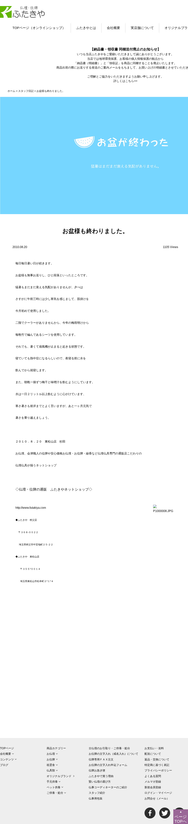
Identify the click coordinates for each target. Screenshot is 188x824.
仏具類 (51, 770)
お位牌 (51, 759)
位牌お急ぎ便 (97, 770)
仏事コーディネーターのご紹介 (108, 787)
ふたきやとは (86, 28)
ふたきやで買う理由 (101, 776)
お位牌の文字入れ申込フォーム (108, 764)
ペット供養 (53, 787)
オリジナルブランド (59, 776)
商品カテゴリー (56, 748)
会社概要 (113, 28)
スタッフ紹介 (97, 792)
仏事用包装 (95, 798)
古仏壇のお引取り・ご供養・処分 (109, 748)
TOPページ (7, 748)
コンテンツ (7, 759)
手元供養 (52, 781)
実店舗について (142, 28)
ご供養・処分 (55, 792)
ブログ (4, 764)
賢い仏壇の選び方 (100, 781)
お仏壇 (51, 753)
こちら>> (131, 80)
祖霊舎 (51, 764)
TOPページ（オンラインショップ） (39, 28)
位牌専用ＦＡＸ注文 (101, 759)
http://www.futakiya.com (30, 507)
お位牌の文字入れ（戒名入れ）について (113, 753)
